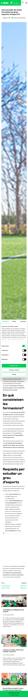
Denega (14, 374)
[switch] (24, 350)
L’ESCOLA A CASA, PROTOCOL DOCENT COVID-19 (13, 650)
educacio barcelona (20, 18)
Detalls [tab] (14, 321)
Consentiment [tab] (5, 321)
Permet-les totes (14, 365)
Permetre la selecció (14, 370)
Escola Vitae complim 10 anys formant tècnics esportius (13, 689)
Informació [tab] (23, 321)
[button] (26, 3)
